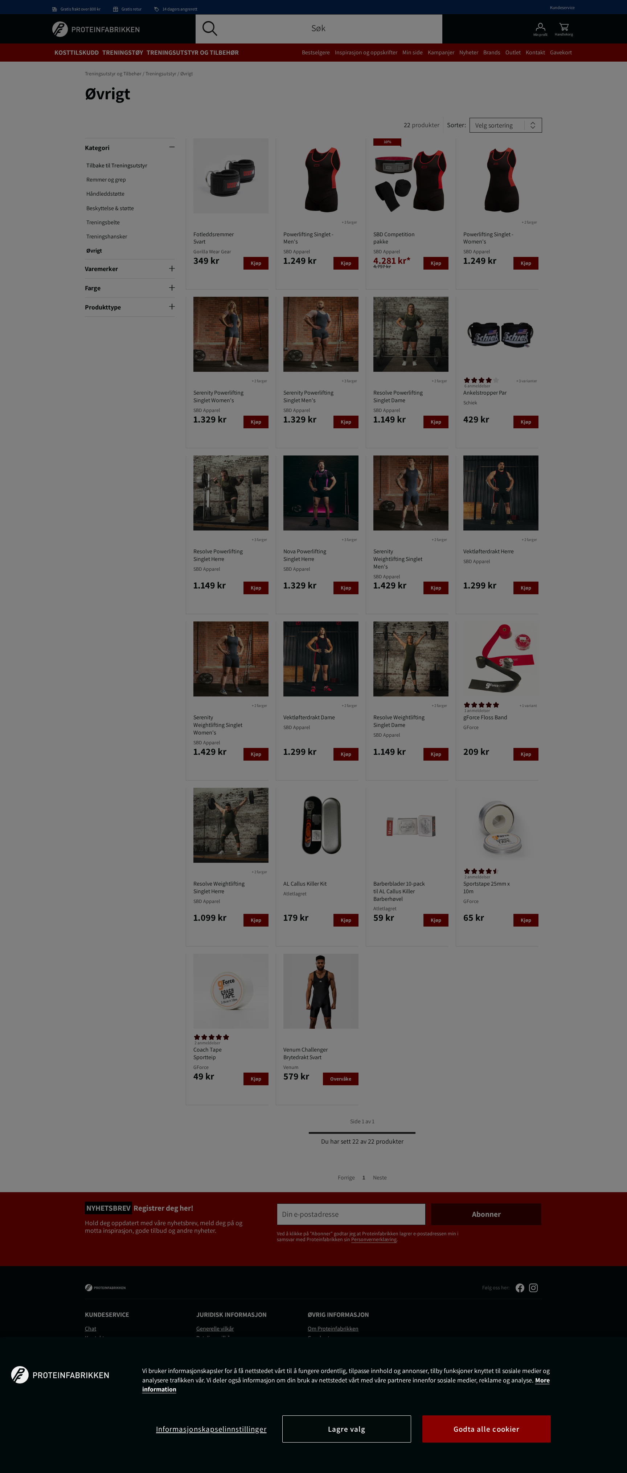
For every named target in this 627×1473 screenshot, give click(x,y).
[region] (313, 1405)
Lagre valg (347, 1429)
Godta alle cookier (487, 1429)
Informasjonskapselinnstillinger (211, 1429)
